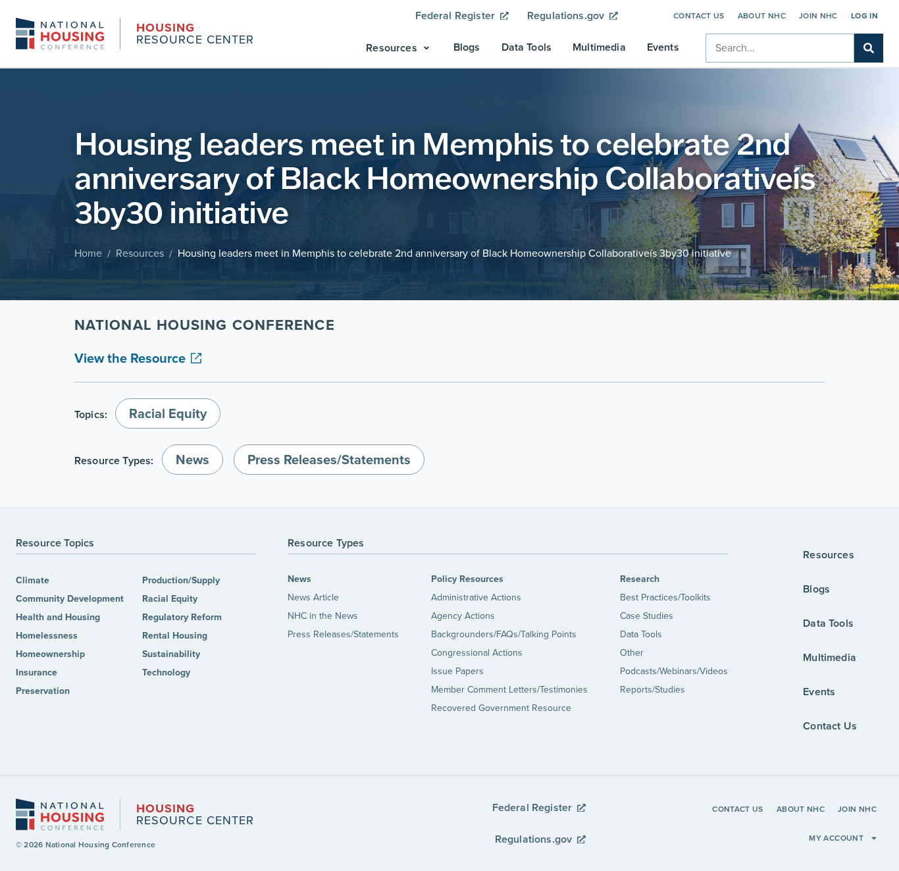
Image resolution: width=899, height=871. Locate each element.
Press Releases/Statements (343, 634)
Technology (166, 672)
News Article (313, 597)
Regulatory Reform (182, 617)
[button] (399, 48)
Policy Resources (467, 579)
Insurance (36, 672)
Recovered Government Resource (501, 708)
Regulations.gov (565, 15)
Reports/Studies (652, 690)
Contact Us (699, 16)
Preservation (43, 691)
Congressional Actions (477, 653)
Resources (140, 253)
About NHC (762, 16)
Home (88, 253)
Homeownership (50, 654)
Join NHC (818, 16)
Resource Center (195, 35)
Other (632, 653)
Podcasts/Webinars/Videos (674, 671)
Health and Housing (58, 617)
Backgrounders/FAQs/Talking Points (504, 634)
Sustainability (171, 654)
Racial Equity (169, 599)
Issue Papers (457, 671)
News (299, 579)
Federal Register (455, 15)
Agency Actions (463, 616)
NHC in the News (323, 616)
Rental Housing (174, 636)
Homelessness (47, 636)
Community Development (70, 599)
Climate (32, 580)
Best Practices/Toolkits (665, 597)
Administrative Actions (476, 597)
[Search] (868, 48)
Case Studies (646, 616)
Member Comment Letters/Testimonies (509, 690)
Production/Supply (181, 580)
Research (639, 579)
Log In (864, 16)
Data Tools (641, 634)
